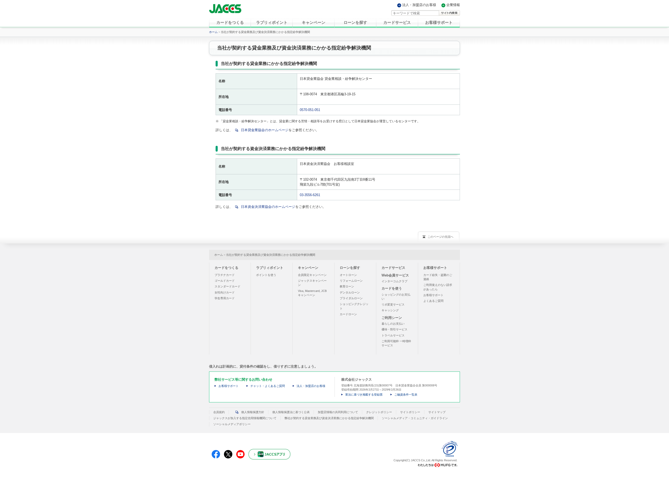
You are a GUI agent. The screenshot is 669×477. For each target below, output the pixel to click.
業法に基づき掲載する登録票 (364, 394)
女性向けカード (225, 292)
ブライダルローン (351, 298)
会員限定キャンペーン (312, 274)
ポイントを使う (266, 274)
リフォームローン (351, 280)
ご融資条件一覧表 (405, 394)
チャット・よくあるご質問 (267, 385)
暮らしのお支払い (393, 323)
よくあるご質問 (433, 300)
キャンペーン (308, 268)
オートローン (348, 274)
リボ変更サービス (393, 304)
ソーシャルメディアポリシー (232, 424)
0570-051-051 (310, 110)
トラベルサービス (393, 335)
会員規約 (219, 412)
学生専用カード (225, 298)
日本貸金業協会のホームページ (265, 130)
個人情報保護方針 (252, 412)
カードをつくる (226, 268)
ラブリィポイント (269, 268)
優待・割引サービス (394, 329)
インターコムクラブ (394, 281)
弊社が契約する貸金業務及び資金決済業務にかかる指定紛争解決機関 (329, 418)
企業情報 (453, 5)
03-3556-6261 (310, 195)
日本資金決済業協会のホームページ (268, 207)
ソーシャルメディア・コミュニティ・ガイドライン (415, 418)
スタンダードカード (227, 286)
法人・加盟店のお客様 (419, 5)
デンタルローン (350, 292)
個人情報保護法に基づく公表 (291, 412)
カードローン (348, 314)
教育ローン (347, 286)
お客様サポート (435, 268)
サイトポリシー (410, 412)
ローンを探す (350, 268)
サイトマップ (437, 412)
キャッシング (390, 310)
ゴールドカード (225, 280)
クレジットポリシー (379, 412)
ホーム (213, 32)
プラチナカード (225, 274)
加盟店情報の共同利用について (338, 412)
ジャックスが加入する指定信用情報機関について (244, 418)
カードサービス (393, 268)
